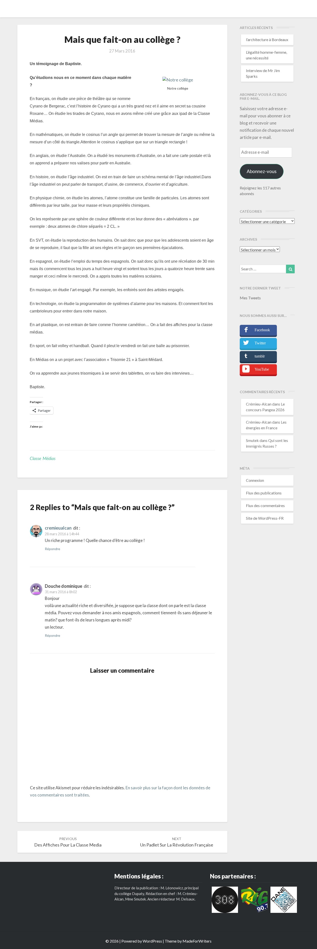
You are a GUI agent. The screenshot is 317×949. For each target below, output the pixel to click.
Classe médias (42, 458)
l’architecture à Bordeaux (267, 39)
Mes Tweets (250, 297)
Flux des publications (264, 492)
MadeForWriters (197, 941)
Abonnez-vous (262, 171)
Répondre (52, 549)
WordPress (152, 941)
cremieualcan (58, 528)
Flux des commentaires (265, 505)
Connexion (255, 480)
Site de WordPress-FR (265, 518)
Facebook (262, 330)
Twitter (260, 343)
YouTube (262, 369)
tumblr (260, 356)
